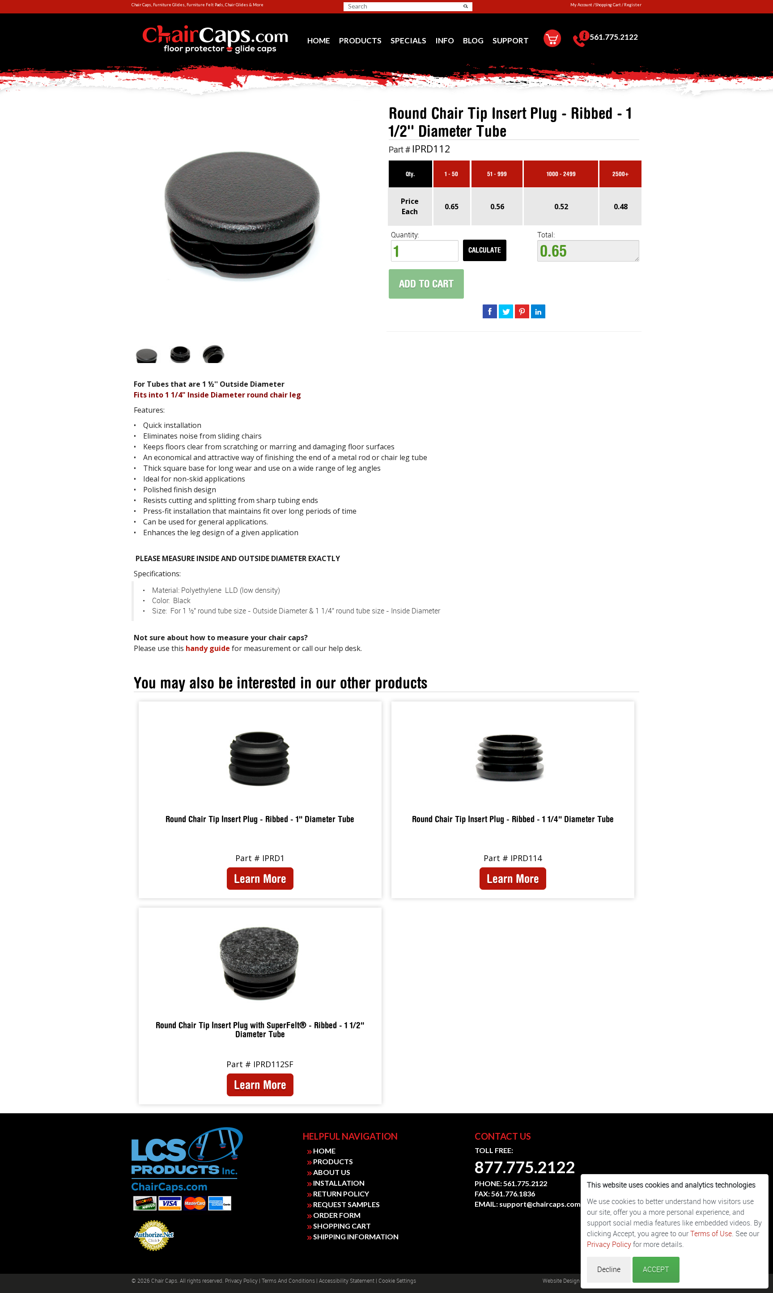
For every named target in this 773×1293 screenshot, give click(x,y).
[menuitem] (319, 40)
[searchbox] (379, 6)
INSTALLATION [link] (338, 1183)
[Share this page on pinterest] (522, 311)
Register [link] (632, 4)
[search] (383, 6)
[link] (215, 40)
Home (318, 40)
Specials (408, 40)
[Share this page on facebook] (490, 311)
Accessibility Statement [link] (346, 1281)
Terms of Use (711, 1234)
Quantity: (405, 235)
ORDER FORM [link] (336, 1215)
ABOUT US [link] (331, 1172)
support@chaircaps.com (540, 1204)
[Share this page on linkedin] (538, 311)
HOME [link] (324, 1150)
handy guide (208, 648)
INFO (444, 40)
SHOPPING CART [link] (341, 1225)
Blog (473, 40)
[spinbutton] (425, 251)
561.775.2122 (614, 37)
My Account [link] (581, 4)
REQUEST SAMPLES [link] (346, 1204)
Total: (546, 235)
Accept (656, 1269)
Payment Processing (154, 1253)
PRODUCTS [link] (332, 1161)
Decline (608, 1269)
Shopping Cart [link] (608, 4)
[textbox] (588, 251)
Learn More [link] (260, 878)
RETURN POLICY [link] (340, 1193)
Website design (561, 1281)
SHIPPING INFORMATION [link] (355, 1236)
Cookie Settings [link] (397, 1281)
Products (360, 40)
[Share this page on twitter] (506, 311)
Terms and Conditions (288, 1281)
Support (511, 40)
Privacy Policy (241, 1281)
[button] (465, 6)
